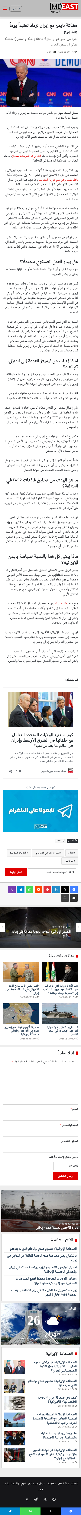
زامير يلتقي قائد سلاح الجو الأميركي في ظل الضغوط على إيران (22, 989)
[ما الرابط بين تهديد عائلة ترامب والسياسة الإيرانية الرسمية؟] (14, 1438)
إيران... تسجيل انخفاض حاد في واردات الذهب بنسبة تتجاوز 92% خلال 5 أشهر (44, 1292)
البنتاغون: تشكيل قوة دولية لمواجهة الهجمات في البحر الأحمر (62, 1031)
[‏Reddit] (38, 889)
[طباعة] (65, 898)
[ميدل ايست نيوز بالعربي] (64, 8)
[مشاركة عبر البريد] (74, 898)
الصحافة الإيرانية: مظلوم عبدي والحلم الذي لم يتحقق (42, 933)
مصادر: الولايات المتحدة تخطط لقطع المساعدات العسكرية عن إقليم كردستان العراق (46, 1281)
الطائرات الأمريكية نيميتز (26, 156)
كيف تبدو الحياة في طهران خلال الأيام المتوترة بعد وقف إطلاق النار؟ (42, 1226)
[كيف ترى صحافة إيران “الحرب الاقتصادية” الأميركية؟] (14, 1403)
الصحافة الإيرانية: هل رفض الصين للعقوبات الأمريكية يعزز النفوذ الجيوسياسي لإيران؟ (55, 1366)
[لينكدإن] (56, 889)
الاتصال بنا (12, 1483)
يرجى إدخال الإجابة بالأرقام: (63, 1157)
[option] (40, 927)
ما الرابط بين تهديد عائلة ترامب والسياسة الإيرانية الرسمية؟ (57, 1435)
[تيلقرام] (20, 889)
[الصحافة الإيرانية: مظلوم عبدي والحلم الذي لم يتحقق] (14, 1386)
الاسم (74, 1109)
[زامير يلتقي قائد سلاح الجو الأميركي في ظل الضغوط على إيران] (21, 972)
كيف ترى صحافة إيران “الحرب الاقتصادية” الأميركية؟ (57, 1400)
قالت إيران (60, 603)
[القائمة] (5, 9)
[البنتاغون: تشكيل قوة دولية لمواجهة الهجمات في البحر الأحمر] (60, 1013)
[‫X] (65, 889)
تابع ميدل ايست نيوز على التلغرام (40, 787)
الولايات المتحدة (18, 852)
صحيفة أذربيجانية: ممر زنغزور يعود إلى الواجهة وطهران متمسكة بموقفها (22, 1031)
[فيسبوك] (74, 889)
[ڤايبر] (12, 889)
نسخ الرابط (16, 872)
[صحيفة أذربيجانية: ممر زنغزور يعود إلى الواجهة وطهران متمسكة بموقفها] (21, 1013)
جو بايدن (69, 861)
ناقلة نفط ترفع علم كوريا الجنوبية (58, 180)
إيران (71, 852)
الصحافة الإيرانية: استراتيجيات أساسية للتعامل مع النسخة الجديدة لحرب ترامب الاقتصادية (55, 1419)
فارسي (15, 8)
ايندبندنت (60, 841)
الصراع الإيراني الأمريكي (47, 852)
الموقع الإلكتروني (69, 1141)
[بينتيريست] (47, 889)
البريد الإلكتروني (69, 1125)
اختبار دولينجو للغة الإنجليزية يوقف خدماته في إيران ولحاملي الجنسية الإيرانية (43, 1270)
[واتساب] (29, 889)
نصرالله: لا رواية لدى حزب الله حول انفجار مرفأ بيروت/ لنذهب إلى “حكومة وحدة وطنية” (60, 989)
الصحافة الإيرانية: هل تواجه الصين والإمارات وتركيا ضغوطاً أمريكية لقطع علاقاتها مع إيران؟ (53, 1454)
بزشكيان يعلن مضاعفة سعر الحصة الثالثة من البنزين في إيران (42, 1258)
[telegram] (40, 811)
